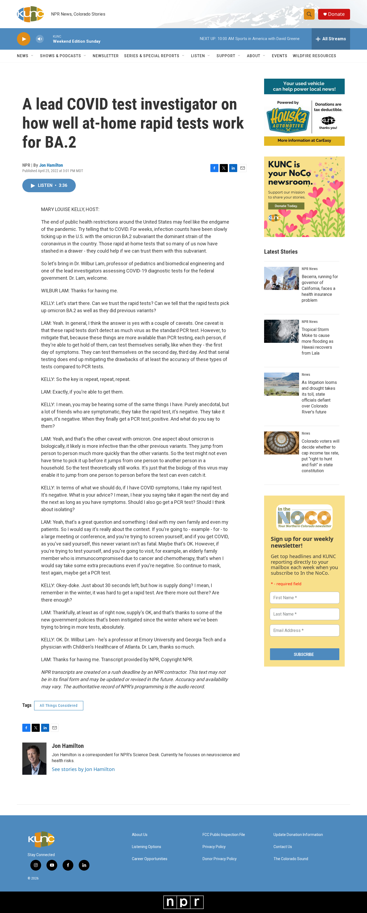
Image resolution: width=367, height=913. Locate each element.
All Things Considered (59, 705)
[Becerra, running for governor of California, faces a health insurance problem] (281, 278)
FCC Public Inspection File (224, 835)
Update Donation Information (298, 835)
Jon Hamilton (51, 165)
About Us (139, 835)
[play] (23, 39)
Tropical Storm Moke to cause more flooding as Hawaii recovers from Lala (317, 341)
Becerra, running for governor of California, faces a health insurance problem (320, 288)
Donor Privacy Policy (220, 859)
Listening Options (146, 847)
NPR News (310, 269)
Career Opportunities (149, 859)
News (306, 374)
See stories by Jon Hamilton (83, 769)
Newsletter (106, 56)
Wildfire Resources (314, 56)
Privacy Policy (214, 847)
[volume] (39, 39)
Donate (336, 14)
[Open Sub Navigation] (32, 56)
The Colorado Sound (291, 859)
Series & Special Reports (151, 56)
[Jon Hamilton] (34, 759)
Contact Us (283, 847)
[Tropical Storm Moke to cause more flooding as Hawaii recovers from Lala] (281, 331)
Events (279, 56)
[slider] (48, 39)
